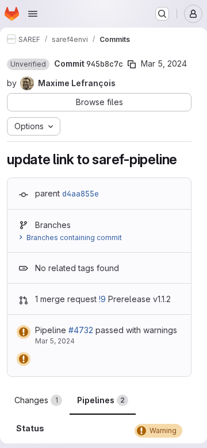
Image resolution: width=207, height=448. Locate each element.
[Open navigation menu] (33, 14)
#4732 (80, 330)
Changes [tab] (36, 400)
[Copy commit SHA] (132, 64)
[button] (28, 64)
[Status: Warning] (23, 332)
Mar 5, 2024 (164, 63)
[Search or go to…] (162, 14)
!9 (102, 299)
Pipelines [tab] (101, 400)
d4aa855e (80, 193)
